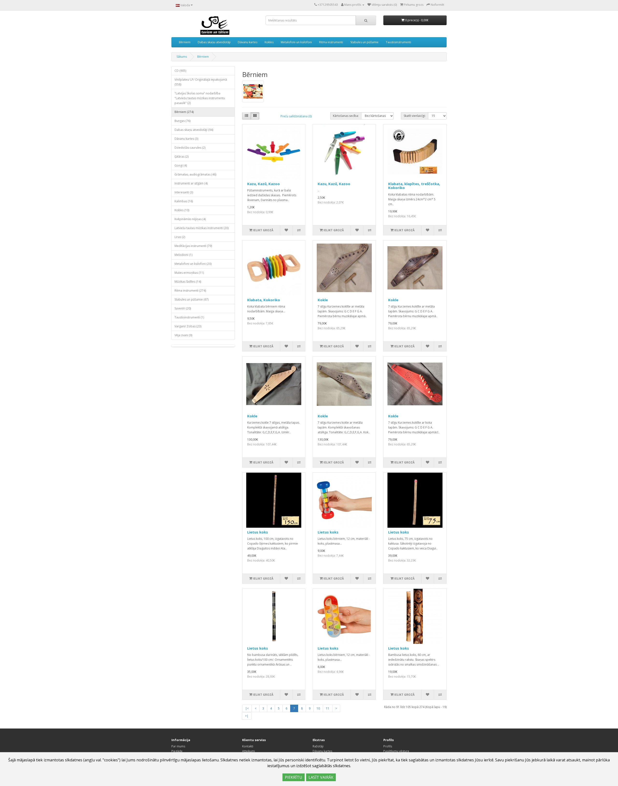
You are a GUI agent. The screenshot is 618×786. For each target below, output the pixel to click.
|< (247, 708)
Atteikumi (248, 751)
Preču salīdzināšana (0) (296, 116)
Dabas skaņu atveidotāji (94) (194, 130)
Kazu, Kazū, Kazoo (263, 183)
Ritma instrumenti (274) (190, 290)
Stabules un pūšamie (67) (192, 299)
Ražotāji (318, 746)
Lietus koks (257, 532)
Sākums (181, 57)
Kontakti (247, 746)
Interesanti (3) (184, 192)
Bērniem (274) (184, 112)
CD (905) (180, 71)
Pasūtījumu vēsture (396, 751)
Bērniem (184, 42)
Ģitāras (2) (182, 156)
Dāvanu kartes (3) (186, 139)
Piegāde (177, 751)
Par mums (178, 746)
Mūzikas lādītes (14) (188, 282)
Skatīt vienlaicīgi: (415, 116)
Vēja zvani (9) (183, 335)
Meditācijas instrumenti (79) (193, 246)
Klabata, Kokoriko (263, 299)
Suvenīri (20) (183, 308)
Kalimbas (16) (184, 201)
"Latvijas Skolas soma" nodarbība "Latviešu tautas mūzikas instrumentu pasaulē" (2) (200, 98)
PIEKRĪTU (293, 777)
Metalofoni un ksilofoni (296, 42)
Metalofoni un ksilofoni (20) (193, 264)
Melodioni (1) (183, 255)
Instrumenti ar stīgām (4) (191, 183)
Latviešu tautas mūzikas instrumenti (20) (202, 228)
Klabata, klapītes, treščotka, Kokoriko (414, 185)
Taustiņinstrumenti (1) (189, 317)
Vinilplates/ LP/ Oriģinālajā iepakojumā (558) (201, 81)
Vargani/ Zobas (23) (188, 326)
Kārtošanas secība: (346, 116)
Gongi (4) (181, 165)
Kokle (323, 299)
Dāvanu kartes (247, 42)
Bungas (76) (182, 121)
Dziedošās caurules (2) (190, 148)
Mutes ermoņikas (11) (189, 273)
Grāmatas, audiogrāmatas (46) (195, 174)
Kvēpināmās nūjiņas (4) (190, 219)
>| (246, 716)
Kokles (269, 42)
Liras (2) (180, 237)
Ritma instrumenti (331, 42)
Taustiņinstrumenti (398, 42)
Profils (387, 746)
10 (318, 708)
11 (327, 708)
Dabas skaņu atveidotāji (214, 42)
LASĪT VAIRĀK (321, 777)
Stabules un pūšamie (364, 42)
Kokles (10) (182, 210)
